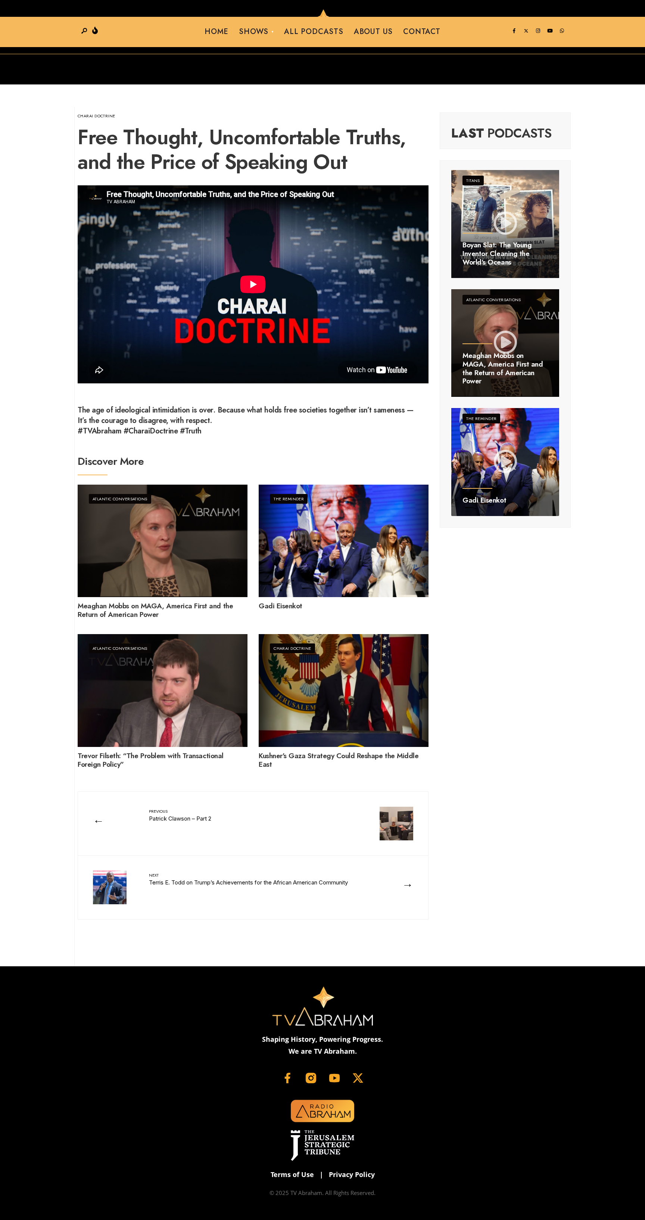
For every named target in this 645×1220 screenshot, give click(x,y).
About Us (373, 31)
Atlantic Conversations (120, 499)
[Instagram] (538, 31)
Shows (253, 31)
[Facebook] (514, 31)
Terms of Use (292, 1174)
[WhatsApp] (562, 31)
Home (216, 31)
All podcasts (313, 31)
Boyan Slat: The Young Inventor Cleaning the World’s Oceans (497, 253)
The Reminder (289, 499)
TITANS (473, 180)
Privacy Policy (352, 1174)
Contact (421, 31)
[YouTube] (550, 31)
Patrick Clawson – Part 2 (180, 815)
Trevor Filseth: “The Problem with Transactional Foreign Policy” (151, 760)
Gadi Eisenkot (280, 606)
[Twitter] (526, 31)
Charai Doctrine (96, 116)
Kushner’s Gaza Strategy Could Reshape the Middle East (338, 760)
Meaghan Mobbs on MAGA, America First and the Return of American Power (155, 610)
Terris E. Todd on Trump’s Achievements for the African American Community (248, 879)
